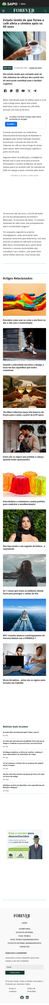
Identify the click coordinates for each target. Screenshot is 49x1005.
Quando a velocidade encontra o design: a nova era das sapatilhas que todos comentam (23, 368)
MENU (23, 4)
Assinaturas (24, 929)
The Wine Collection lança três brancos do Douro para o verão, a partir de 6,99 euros (23, 413)
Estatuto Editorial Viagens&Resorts (24, 943)
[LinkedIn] (17, 90)
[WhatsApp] (11, 90)
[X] (29, 90)
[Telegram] (35, 90)
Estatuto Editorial (24, 932)
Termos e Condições (13, 990)
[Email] (23, 90)
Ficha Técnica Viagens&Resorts (24, 939)
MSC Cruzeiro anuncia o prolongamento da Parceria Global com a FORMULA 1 (24, 637)
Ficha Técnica (25, 936)
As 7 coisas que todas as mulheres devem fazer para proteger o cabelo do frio (23, 592)
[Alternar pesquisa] (45, 10)
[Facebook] (5, 90)
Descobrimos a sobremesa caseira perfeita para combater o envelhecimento (24, 503)
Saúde (24, 923)
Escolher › (11, 124)
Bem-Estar (8, 68)
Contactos (24, 947)
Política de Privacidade (31, 990)
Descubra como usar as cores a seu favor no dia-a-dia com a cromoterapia (24, 321)
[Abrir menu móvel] (3, 11)
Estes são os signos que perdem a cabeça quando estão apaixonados (23, 458)
